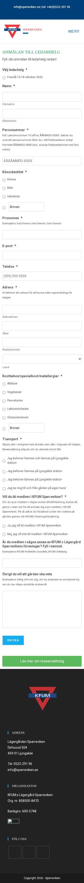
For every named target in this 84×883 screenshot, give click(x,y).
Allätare (12, 383)
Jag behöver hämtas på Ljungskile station (34, 471)
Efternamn (10, 120)
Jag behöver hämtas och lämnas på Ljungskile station (37, 460)
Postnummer (11, 349)
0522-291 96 (23, 764)
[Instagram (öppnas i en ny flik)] (43, 12)
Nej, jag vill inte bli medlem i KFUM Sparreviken (37, 534)
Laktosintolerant (18, 408)
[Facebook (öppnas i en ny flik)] (37, 12)
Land (6, 367)
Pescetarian (15, 400)
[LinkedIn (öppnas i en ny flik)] (47, 12)
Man (10, 187)
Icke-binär (13, 196)
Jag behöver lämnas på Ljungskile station (34, 479)
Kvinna (11, 179)
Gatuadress (10, 316)
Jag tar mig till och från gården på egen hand (36, 488)
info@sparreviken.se (27, 7)
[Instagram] (29, 852)
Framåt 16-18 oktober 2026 (25, 77)
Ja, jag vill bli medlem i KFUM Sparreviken (34, 525)
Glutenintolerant (17, 417)
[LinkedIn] (43, 852)
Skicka (13, 640)
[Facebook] (14, 852)
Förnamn (9, 104)
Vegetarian (14, 392)
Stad (6, 333)
